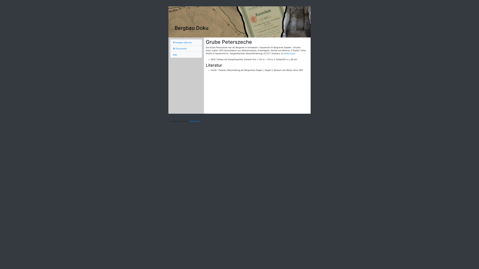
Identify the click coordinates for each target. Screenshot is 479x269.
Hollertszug (289, 53)
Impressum (194, 121)
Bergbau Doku (191, 28)
